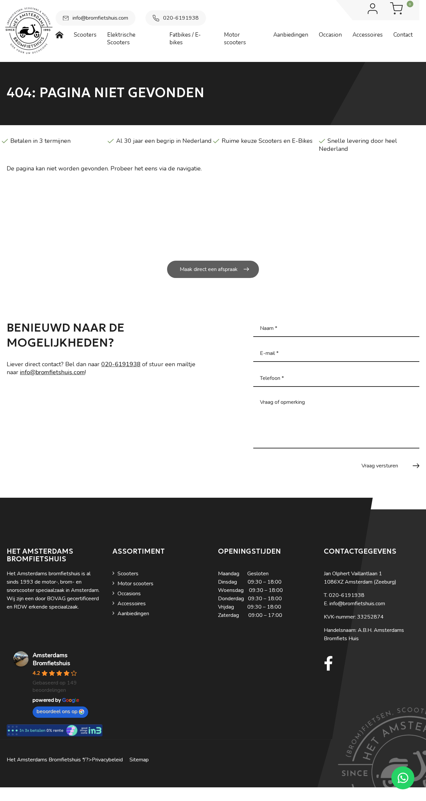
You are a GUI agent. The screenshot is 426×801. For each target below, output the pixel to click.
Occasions (129, 593)
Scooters (127, 573)
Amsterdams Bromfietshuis (51, 659)
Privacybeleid (107, 759)
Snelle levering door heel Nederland (358, 145)
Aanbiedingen (133, 613)
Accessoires (131, 603)
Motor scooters (135, 583)
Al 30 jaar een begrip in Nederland (164, 141)
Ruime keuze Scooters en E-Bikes (267, 141)
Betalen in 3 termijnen (40, 141)
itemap (141, 759)
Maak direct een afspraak (209, 269)
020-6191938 (181, 18)
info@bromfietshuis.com (100, 18)
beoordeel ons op (57, 711)
